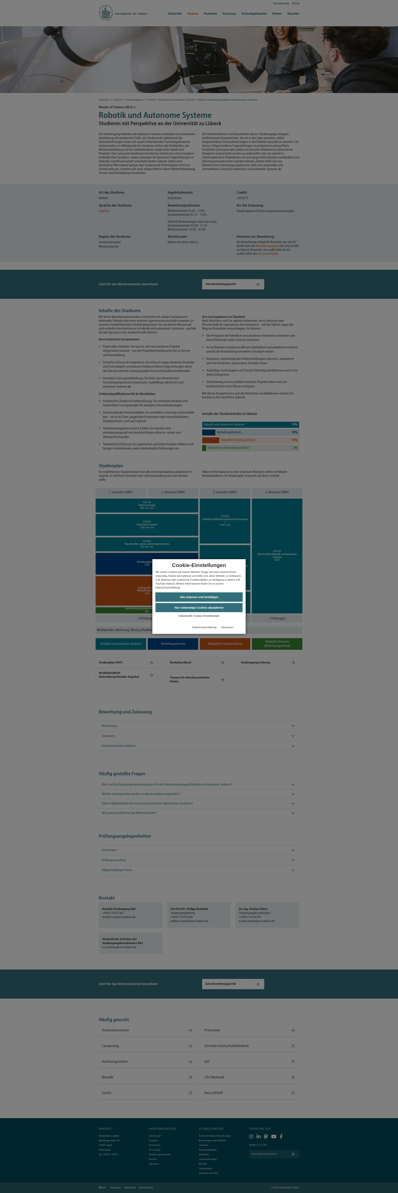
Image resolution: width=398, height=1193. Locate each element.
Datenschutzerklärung (204, 627)
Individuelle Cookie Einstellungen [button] (199, 615)
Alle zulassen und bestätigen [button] (199, 597)
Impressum (227, 627)
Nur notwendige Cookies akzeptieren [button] (199, 607)
